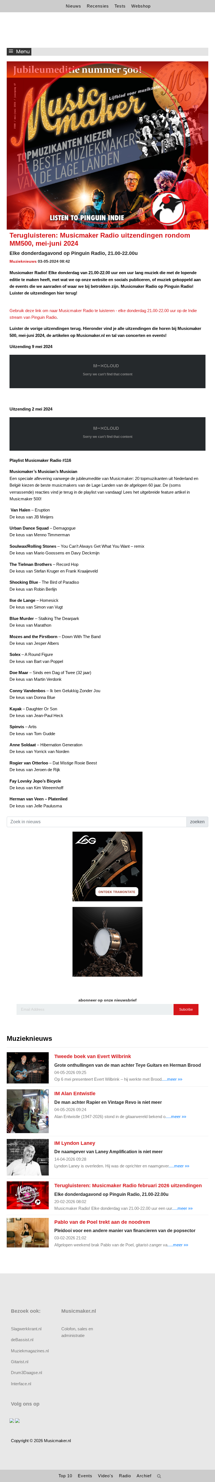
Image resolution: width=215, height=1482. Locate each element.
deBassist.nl (22, 1339)
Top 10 (65, 1475)
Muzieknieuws (23, 261)
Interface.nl (21, 1383)
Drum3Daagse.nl (26, 1372)
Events (85, 1475)
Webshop (141, 6)
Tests (120, 6)
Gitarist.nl (19, 1361)
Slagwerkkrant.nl (26, 1328)
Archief (144, 1475)
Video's (105, 1475)
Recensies (98, 6)
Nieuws (73, 6)
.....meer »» (172, 1079)
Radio (125, 1475)
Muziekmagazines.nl (30, 1350)
